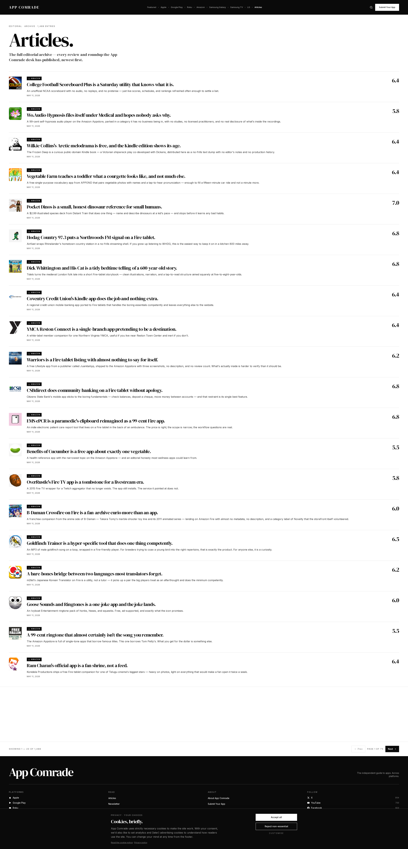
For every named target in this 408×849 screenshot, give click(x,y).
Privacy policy (140, 842)
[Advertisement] (104, 714)
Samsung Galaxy (217, 7)
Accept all (276, 817)
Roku (189, 7)
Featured (151, 7)
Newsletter (114, 803)
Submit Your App (387, 7)
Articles (258, 7)
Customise (276, 833)
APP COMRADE (24, 7)
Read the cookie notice (122, 842)
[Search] (371, 7)
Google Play (177, 7)
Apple (163, 7)
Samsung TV (236, 7)
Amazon (201, 7)
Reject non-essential (276, 826)
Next (390, 749)
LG (248, 7)
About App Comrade (218, 798)
